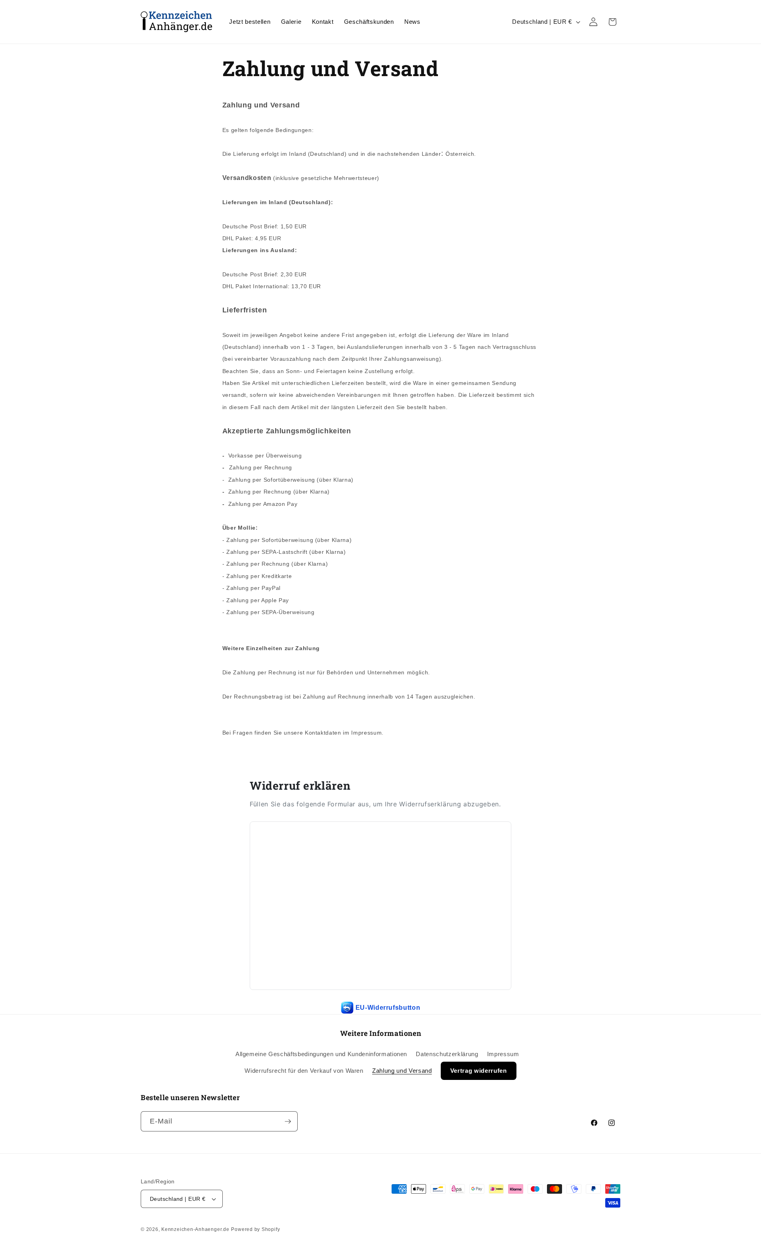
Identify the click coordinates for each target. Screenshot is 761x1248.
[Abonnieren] (287, 1121)
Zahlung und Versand (402, 1070)
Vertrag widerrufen (478, 1070)
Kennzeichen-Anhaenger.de (195, 1229)
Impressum (503, 1054)
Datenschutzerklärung (447, 1054)
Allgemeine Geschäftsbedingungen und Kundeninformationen (321, 1054)
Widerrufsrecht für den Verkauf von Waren (304, 1070)
